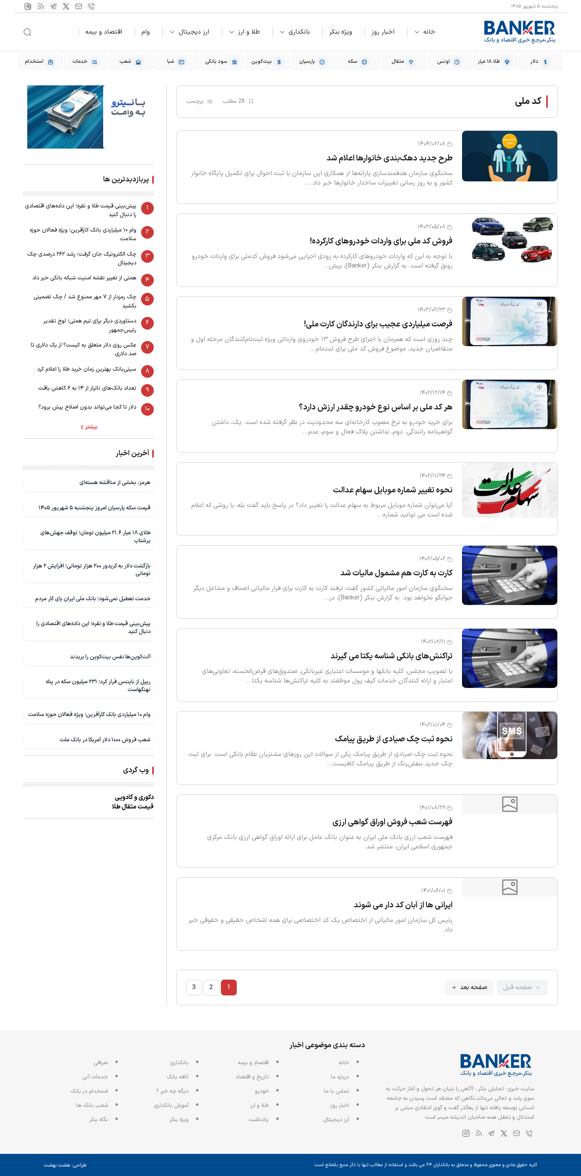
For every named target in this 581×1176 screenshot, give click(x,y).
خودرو (262, 1091)
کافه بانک (178, 1077)
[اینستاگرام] (28, 6)
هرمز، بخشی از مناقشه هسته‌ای (115, 483)
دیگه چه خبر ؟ (172, 1091)
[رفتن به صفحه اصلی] (520, 32)
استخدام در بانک (89, 1091)
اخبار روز (383, 32)
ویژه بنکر (340, 32)
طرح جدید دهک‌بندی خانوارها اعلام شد (389, 158)
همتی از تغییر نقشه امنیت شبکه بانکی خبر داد (84, 278)
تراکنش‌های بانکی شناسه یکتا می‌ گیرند (391, 656)
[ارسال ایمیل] (78, 6)
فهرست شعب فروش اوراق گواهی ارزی (392, 822)
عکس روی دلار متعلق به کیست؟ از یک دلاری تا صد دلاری (83, 349)
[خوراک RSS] (40, 6)
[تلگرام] (53, 6)
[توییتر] (66, 6)
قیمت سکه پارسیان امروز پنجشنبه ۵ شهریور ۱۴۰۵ (95, 508)
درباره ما (340, 1077)
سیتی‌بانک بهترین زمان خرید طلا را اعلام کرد (86, 369)
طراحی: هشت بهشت (65, 1165)
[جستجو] (27, 32)
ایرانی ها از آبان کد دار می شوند (403, 905)
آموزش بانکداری (171, 1105)
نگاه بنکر (98, 1120)
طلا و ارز (249, 32)
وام (145, 32)
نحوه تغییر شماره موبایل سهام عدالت (393, 490)
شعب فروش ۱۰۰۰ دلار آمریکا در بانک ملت (105, 740)
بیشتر (91, 427)
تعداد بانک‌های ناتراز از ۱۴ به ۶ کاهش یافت (87, 388)
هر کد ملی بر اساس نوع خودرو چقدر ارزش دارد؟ (376, 407)
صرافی (101, 1063)
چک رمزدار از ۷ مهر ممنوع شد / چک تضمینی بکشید (85, 301)
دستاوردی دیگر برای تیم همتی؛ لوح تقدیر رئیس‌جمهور (89, 325)
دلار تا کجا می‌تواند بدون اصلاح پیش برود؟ (87, 407)
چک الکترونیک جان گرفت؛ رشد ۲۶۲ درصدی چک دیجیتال (81, 258)
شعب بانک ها (92, 1105)
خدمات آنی (95, 1077)
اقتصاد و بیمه (103, 32)
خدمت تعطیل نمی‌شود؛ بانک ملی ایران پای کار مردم (93, 599)
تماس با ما (336, 1091)
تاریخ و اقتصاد (252, 1077)
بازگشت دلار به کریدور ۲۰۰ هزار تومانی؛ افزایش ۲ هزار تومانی (92, 570)
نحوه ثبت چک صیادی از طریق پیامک (394, 739)
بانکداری (299, 32)
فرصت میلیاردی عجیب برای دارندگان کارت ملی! (378, 324)
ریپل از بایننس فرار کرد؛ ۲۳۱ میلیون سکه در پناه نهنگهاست (98, 686)
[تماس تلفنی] (91, 6)
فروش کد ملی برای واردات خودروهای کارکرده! (381, 241)
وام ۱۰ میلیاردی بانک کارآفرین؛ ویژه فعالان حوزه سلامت (83, 234)
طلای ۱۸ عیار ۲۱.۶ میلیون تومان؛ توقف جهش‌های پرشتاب (95, 537)
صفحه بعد (473, 987)
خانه (429, 32)
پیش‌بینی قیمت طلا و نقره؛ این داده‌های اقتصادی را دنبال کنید (80, 210)
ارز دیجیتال (194, 32)
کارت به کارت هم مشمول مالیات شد (396, 573)
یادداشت (259, 1120)
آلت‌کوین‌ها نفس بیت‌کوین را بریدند (110, 657)
